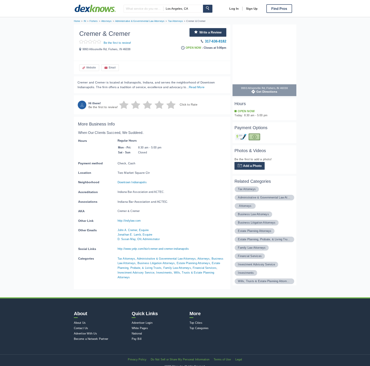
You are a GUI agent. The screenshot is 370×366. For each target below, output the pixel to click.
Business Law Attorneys (253, 214)
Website (91, 67)
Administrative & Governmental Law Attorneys (166, 258)
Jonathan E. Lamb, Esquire (135, 234)
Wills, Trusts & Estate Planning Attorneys (264, 281)
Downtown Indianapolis (132, 182)
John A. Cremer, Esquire (133, 230)
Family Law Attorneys (177, 267)
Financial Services (204, 267)
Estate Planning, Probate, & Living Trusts (264, 239)
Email (112, 67)
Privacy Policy (137, 359)
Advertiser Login (142, 322)
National (137, 333)
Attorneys (203, 258)
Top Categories (199, 328)
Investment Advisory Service (136, 272)
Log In (234, 8)
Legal (238, 359)
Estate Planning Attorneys (193, 263)
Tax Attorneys (126, 258)
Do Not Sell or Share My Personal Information (180, 359)
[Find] (207, 9)
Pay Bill (137, 338)
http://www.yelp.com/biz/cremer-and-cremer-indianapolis (153, 248)
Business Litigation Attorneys (156, 263)
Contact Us (81, 328)
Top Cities (195, 322)
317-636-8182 (215, 41)
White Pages (140, 328)
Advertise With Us (85, 333)
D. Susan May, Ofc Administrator (139, 239)
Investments (164, 272)
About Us (80, 322)
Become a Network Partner (91, 338)
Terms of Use (222, 359)
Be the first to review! (117, 42)
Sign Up (252, 8)
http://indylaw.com (129, 220)
